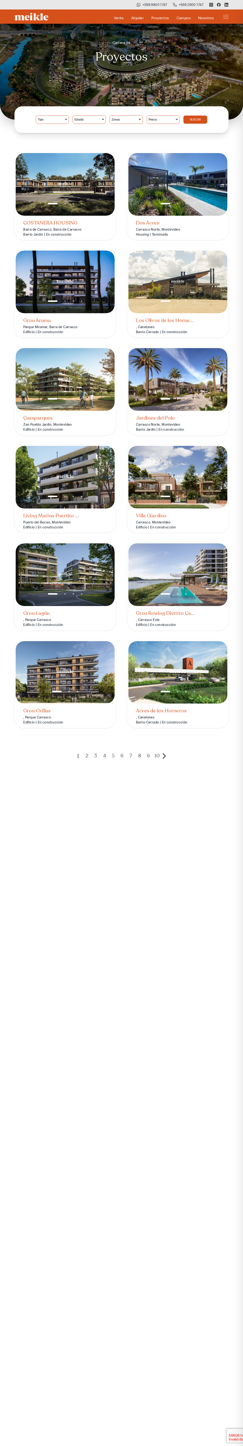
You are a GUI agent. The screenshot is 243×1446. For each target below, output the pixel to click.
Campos (184, 18)
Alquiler (137, 18)
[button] (52, 203)
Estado (79, 119)
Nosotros (206, 18)
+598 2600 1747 (191, 5)
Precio (153, 119)
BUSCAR (195, 119)
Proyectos (160, 18)
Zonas (116, 119)
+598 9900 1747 (154, 5)
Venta (119, 18)
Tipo (40, 119)
